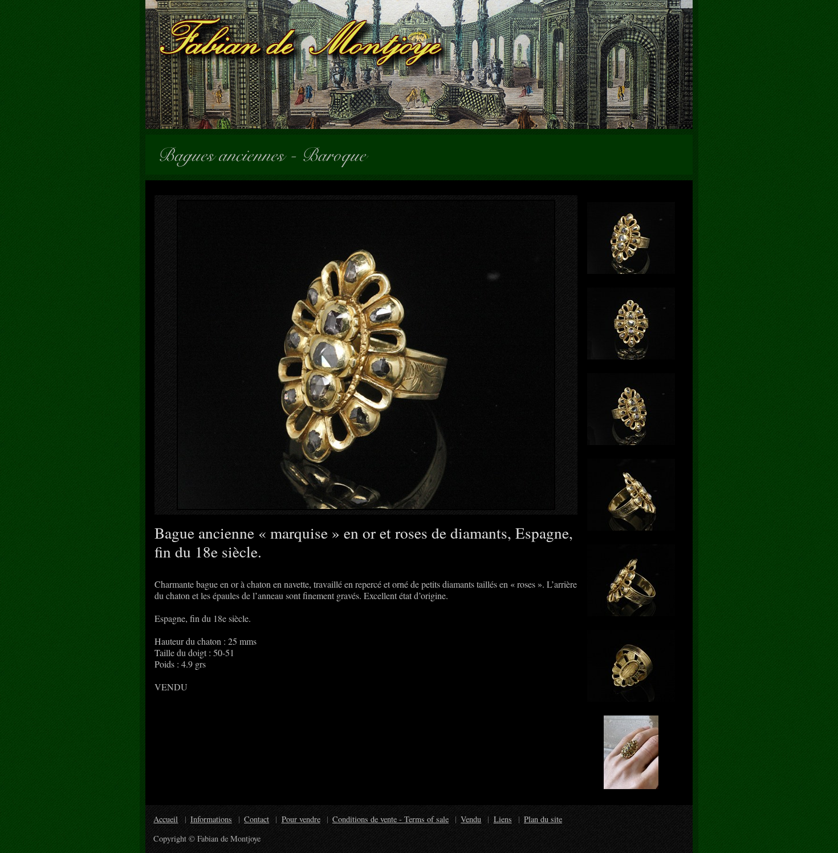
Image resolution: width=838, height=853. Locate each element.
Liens (503, 819)
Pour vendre (301, 819)
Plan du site (543, 819)
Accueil (165, 819)
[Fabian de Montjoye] (419, 64)
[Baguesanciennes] (226, 153)
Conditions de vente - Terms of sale (390, 819)
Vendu (471, 819)
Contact (256, 819)
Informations (211, 819)
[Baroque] (339, 153)
